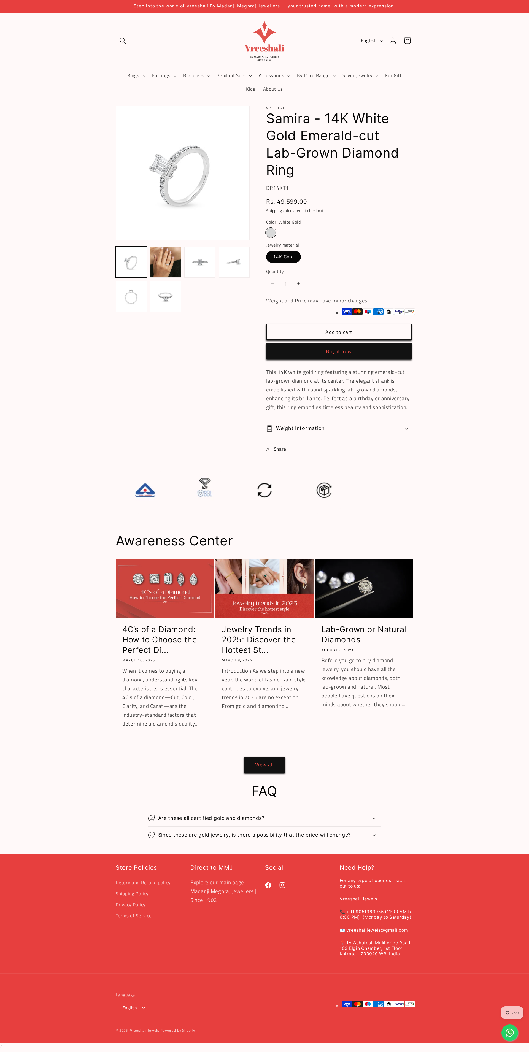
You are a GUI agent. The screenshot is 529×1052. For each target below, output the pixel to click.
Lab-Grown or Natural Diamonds (364, 634)
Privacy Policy (130, 904)
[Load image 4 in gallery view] (234, 262)
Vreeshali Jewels (144, 1030)
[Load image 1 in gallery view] (131, 262)
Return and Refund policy (143, 882)
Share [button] (280, 449)
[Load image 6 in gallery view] (165, 296)
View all (264, 765)
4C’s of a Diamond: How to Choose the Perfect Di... (159, 639)
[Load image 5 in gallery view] (131, 296)
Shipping (274, 211)
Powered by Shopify (177, 1030)
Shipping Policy (132, 893)
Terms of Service (134, 915)
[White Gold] (271, 232)
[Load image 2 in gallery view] (165, 262)
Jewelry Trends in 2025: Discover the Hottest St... (259, 639)
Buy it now (339, 351)
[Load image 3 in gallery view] (199, 262)
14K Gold (283, 256)
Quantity (275, 271)
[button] (123, 40)
